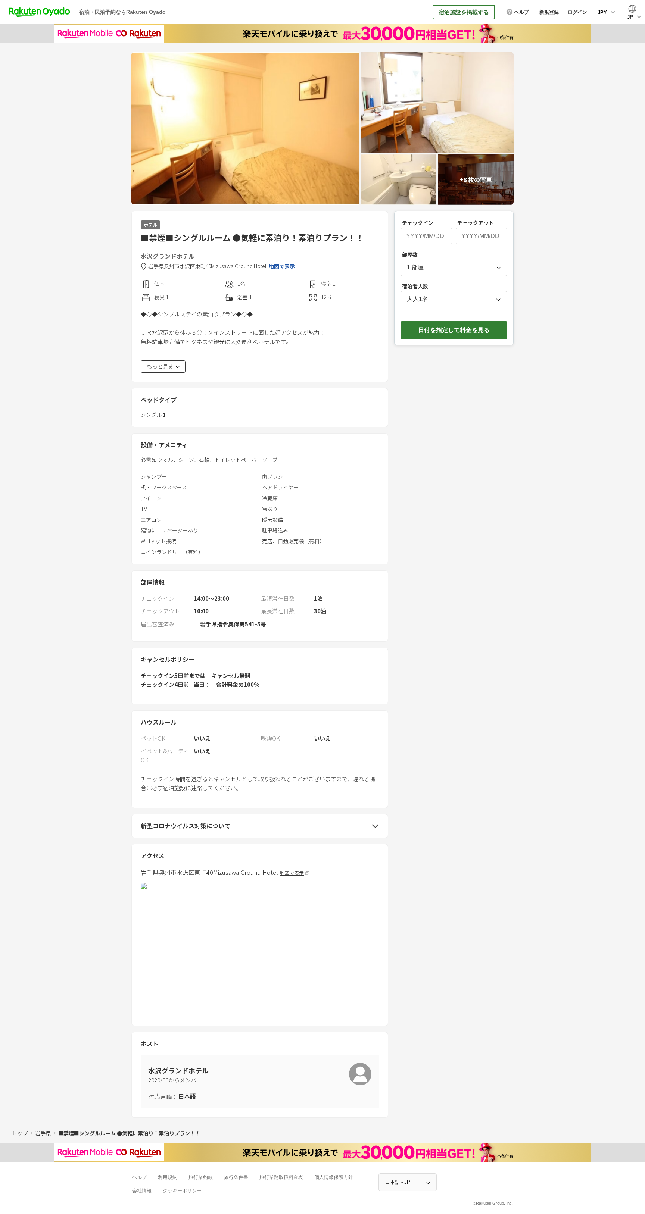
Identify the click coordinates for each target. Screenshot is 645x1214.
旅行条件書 (236, 1177)
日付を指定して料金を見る (454, 330)
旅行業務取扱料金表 (281, 1177)
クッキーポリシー (182, 1190)
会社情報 (142, 1190)
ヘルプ (139, 1177)
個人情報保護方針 (333, 1177)
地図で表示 (282, 266)
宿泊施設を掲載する (464, 12)
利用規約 (167, 1177)
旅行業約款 (200, 1177)
